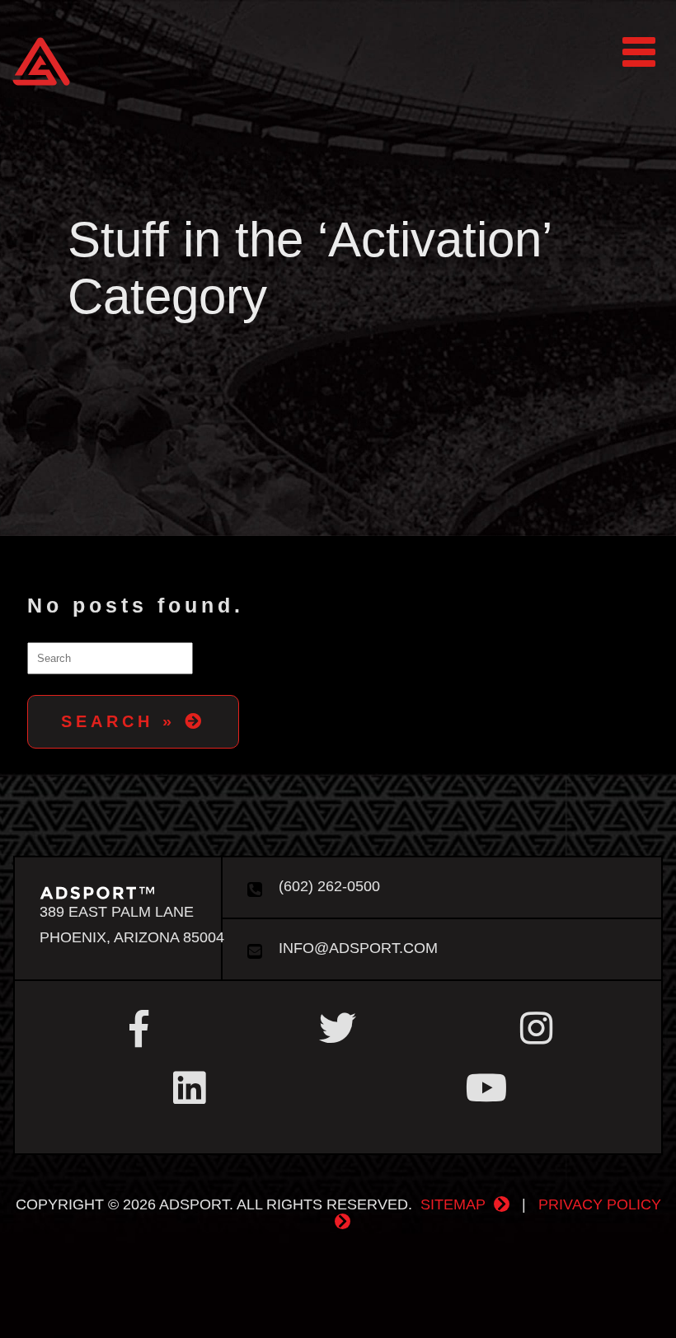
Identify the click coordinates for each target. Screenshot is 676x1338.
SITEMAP (453, 1204)
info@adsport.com (356, 948)
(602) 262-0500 (327, 886)
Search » (123, 721)
